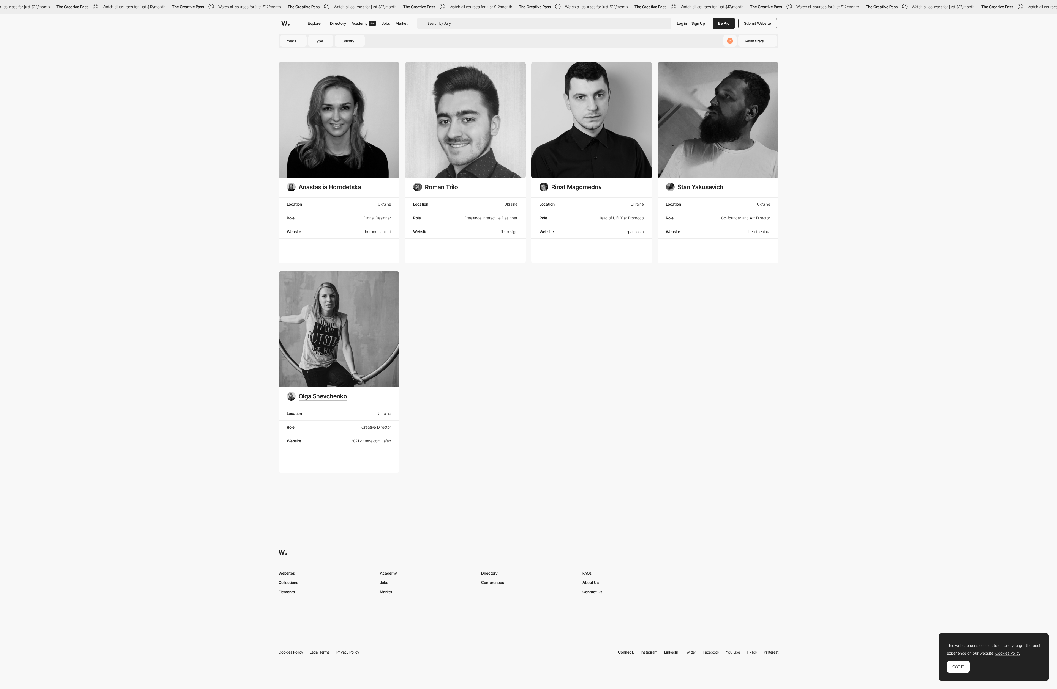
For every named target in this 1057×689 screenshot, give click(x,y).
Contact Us (592, 591)
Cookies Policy (291, 652)
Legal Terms (320, 652)
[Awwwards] (285, 23)
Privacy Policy (347, 652)
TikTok (752, 652)
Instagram (649, 652)
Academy (363, 23)
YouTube (733, 652)
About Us (590, 582)
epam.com (635, 231)
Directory (338, 23)
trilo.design (507, 231)
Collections (288, 582)
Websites (287, 573)
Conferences (492, 582)
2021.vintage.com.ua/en (371, 441)
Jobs (386, 23)
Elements (287, 591)
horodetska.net (378, 231)
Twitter (690, 652)
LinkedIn (671, 652)
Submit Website (757, 23)
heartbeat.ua (759, 231)
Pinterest (771, 652)
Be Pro (723, 23)
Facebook (711, 652)
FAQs (587, 573)
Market (402, 23)
